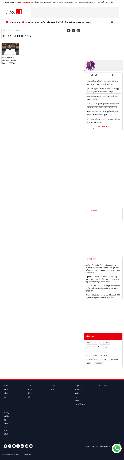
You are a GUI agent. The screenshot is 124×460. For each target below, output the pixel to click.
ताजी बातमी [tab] (93, 75)
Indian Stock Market (93, 347)
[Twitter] (73, 30)
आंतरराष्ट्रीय (51, 22)
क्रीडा (66, 22)
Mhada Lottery (92, 343)
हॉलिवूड (29, 393)
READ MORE (103, 127)
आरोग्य (89, 364)
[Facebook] (68, 30)
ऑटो (5, 420)
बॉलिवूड (29, 390)
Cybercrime (98, 364)
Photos (6, 431)
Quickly (16, 22)
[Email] (31, 446)
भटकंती (77, 393)
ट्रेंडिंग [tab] (113, 75)
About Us (89, 447)
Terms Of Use (99, 447)
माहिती (6, 393)
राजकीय (6, 390)
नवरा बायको (104, 355)
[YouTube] (14, 446)
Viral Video (114, 360)
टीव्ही (28, 397)
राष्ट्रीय (43, 22)
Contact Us (109, 447)
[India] (112, 22)
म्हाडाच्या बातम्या (91, 351)
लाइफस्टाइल (80, 22)
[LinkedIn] (22, 446)
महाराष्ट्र (37, 22)
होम (4, 30)
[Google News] (26, 446)
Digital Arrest (109, 347)
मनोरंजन (72, 22)
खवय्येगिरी (78, 390)
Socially (29, 22)
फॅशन (76, 397)
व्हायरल (88, 22)
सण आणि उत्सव (80, 404)
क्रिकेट (53, 390)
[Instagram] (18, 446)
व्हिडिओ (6, 434)
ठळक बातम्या (103, 386)
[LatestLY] (13, 13)
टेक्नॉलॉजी (59, 22)
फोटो (5, 427)
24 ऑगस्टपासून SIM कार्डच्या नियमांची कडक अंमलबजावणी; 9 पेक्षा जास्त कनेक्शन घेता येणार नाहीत (41, 2)
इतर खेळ (103, 360)
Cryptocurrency (92, 360)
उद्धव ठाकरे (103, 351)
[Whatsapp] (78, 30)
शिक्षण (6, 397)
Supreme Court (92, 355)
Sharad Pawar (105, 343)
